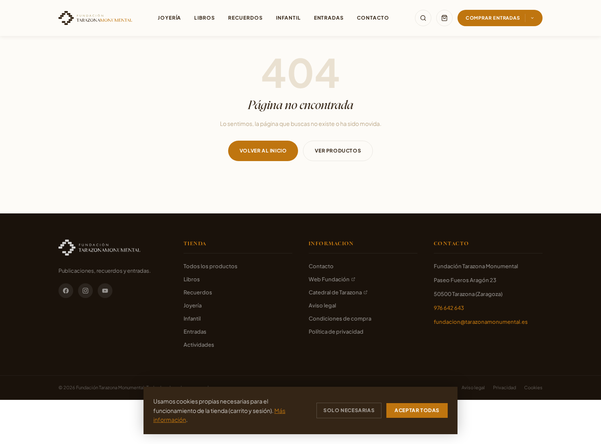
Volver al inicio (263, 151)
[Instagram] (85, 290)
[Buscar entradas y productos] (423, 18)
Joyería (170, 18)
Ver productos (338, 151)
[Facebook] (65, 290)
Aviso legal (322, 305)
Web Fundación (329, 279)
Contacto (373, 18)
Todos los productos (211, 266)
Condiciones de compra (340, 318)
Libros (204, 18)
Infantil (288, 18)
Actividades (199, 344)
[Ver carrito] (444, 18)
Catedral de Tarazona (335, 292)
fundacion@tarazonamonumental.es (481, 321)
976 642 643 (449, 308)
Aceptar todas (417, 410)
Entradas (329, 18)
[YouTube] (105, 290)
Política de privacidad (336, 331)
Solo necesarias (349, 410)
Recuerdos (245, 18)
